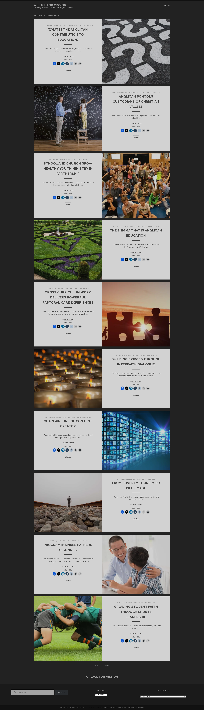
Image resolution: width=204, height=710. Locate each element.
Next (107, 665)
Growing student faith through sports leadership (136, 612)
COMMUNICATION (84, 417)
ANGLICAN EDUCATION (84, 25)
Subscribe (61, 692)
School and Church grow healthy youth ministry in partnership (68, 168)
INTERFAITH (152, 355)
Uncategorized (153, 92)
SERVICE (151, 479)
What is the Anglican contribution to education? (68, 35)
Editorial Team (67, 25)
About (167, 5)
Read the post (68, 56)
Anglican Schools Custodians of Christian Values (136, 102)
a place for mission (50, 5)
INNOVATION (82, 159)
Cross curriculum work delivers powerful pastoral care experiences (68, 297)
